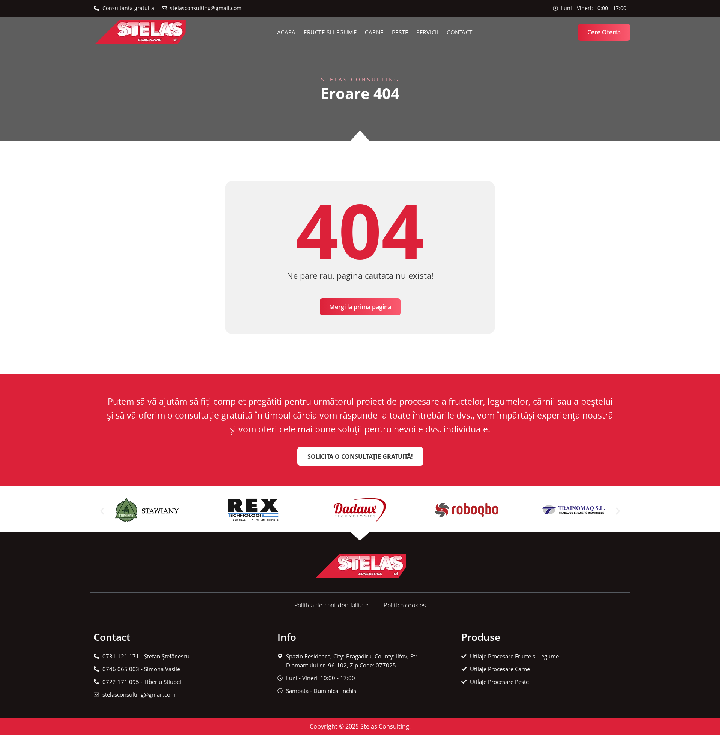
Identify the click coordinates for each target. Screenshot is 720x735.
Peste (400, 32)
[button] (102, 511)
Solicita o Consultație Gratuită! (360, 456)
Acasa (286, 32)
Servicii (427, 32)
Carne (374, 32)
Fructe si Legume (330, 32)
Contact (459, 32)
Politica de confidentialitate (331, 605)
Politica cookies (405, 605)
